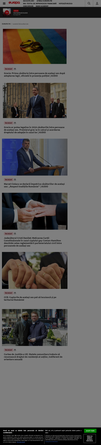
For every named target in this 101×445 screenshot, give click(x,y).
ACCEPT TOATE (90, 431)
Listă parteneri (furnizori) (51, 441)
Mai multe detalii (21, 442)
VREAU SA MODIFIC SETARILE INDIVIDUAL (89, 438)
